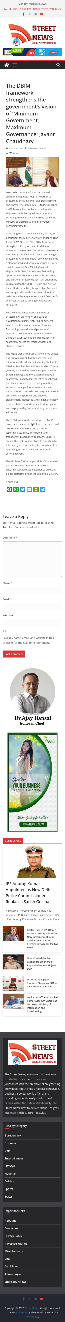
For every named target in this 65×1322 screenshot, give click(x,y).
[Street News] (7, 65)
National (10, 1173)
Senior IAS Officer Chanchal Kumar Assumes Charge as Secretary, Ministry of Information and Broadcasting (42, 1004)
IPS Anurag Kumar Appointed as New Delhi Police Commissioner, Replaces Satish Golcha (28, 892)
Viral (7, 1259)
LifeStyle (10, 1166)
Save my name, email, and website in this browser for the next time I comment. (28, 640)
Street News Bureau (36, 148)
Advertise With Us (16, 1243)
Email (7, 599)
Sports (9, 1189)
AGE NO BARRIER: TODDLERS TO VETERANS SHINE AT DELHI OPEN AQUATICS (36, 10)
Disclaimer (11, 1266)
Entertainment (14, 1158)
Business (10, 1143)
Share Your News (15, 1282)
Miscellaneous (14, 1251)
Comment (10, 537)
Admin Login (13, 1274)
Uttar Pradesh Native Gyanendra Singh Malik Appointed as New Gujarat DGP (41, 963)
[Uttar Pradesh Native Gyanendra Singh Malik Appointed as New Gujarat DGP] (13, 964)
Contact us (11, 1228)
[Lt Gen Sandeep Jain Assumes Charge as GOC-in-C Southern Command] (13, 984)
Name (7, 583)
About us (10, 1221)
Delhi (8, 1151)
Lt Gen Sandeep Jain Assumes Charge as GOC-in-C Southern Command (42, 983)
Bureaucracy (13, 1135)
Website (8, 615)
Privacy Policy (13, 1236)
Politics (9, 1181)
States (8, 1196)
